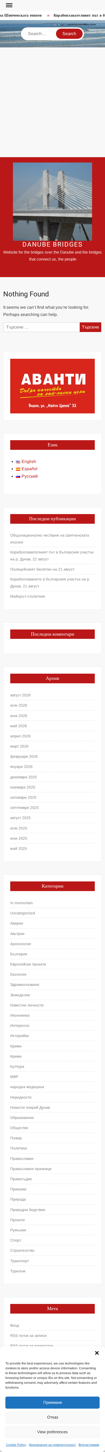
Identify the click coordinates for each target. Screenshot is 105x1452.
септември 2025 (24, 807)
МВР (14, 1076)
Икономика (20, 1015)
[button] (97, 1353)
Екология (18, 974)
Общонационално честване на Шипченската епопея (49, 538)
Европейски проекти (28, 964)
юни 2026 (18, 716)
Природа (18, 1199)
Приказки (18, 1189)
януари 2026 (21, 766)
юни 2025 (18, 838)
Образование (22, 1117)
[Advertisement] (52, 102)
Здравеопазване (24, 984)
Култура (17, 1066)
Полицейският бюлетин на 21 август (42, 569)
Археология (20, 944)
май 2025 (18, 848)
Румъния (18, 1230)
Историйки (19, 1036)
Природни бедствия (27, 1210)
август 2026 (20, 695)
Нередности (21, 1097)
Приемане (52, 1402)
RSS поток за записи (28, 1335)
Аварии (16, 923)
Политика (18, 1148)
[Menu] (8, 5)
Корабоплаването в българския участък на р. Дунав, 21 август (50, 582)
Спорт (15, 1240)
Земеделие (20, 995)
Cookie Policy (16, 1445)
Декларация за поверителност (52, 1445)
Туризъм (17, 1271)
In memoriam (21, 903)
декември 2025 (23, 777)
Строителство (22, 1250)
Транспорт (19, 1261)
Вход (14, 1325)
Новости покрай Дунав (30, 1107)
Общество (19, 1128)
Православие (22, 1158)
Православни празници (30, 1169)
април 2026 (20, 736)
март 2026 (19, 746)
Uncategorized (22, 913)
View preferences (52, 1432)
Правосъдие (21, 1179)
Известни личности (27, 1005)
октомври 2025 (23, 797)
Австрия (17, 933)
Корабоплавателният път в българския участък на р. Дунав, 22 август (52, 555)
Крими (16, 1046)
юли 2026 (18, 705)
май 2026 (18, 726)
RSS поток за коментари (31, 1346)
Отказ (52, 1417)
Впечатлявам (89, 1445)
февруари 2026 (24, 756)
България (18, 954)
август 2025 (20, 818)
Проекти (17, 1220)
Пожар (16, 1138)
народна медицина (27, 1087)
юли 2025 (18, 828)
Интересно (19, 1025)
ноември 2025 (22, 787)
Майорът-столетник (27, 596)
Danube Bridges (52, 244)
